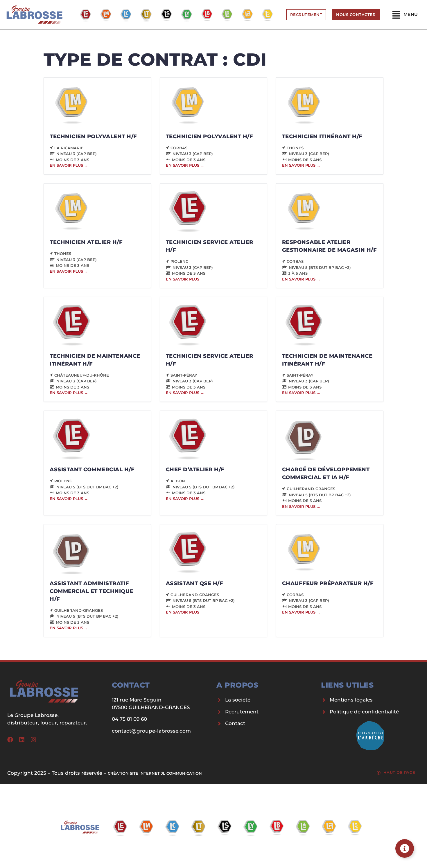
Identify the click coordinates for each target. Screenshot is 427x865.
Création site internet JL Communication (155, 773)
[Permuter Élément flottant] (404, 848)
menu (410, 14)
